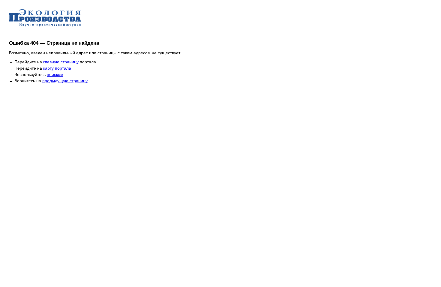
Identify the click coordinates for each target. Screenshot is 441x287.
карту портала (57, 68)
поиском (55, 74)
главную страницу (61, 61)
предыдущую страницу (65, 80)
